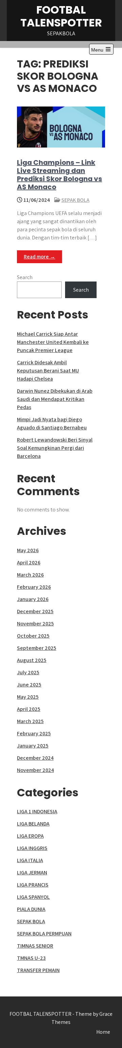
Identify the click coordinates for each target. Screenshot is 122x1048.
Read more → (39, 256)
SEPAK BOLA (75, 199)
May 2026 (28, 550)
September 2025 (36, 648)
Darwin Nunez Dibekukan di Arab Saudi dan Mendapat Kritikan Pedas (55, 399)
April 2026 (28, 562)
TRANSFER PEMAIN (38, 970)
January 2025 (32, 745)
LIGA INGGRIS (32, 848)
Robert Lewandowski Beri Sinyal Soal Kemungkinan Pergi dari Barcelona (55, 448)
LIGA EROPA (30, 835)
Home (103, 1031)
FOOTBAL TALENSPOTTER (61, 16)
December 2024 (35, 757)
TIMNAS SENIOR (35, 945)
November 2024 (35, 770)
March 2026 (30, 574)
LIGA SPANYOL (33, 896)
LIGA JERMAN (32, 872)
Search (25, 277)
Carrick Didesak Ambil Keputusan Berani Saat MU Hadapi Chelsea (48, 370)
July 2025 (28, 672)
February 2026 (34, 586)
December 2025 (35, 611)
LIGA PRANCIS (32, 884)
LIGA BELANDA (33, 823)
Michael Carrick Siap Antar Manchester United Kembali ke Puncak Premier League (53, 342)
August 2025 (31, 660)
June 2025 (29, 684)
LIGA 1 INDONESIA (37, 811)
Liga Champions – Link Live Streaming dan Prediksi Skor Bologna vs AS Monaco (59, 175)
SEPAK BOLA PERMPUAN (44, 933)
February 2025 (34, 733)
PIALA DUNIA (31, 909)
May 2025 (28, 696)
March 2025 (30, 721)
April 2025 (28, 709)
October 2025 (33, 635)
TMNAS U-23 (31, 958)
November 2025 (35, 623)
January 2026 (32, 599)
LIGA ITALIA (30, 860)
